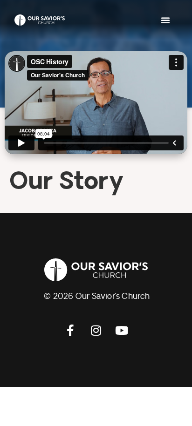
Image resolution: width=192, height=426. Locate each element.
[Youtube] (121, 330)
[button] (165, 20)
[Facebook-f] (70, 330)
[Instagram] (96, 330)
